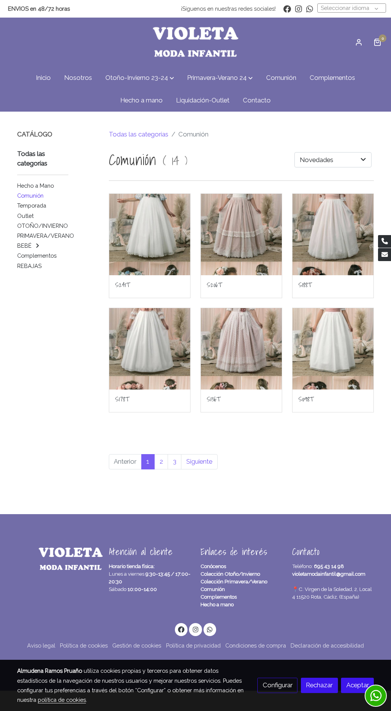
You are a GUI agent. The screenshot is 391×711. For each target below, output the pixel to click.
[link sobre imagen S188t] (333, 234)
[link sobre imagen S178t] (150, 349)
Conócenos (213, 566)
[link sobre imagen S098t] (333, 349)
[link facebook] (287, 8)
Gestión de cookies (136, 645)
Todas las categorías (138, 134)
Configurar (277, 685)
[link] (195, 42)
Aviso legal (41, 645)
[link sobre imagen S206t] (241, 234)
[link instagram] (298, 8)
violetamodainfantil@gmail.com (328, 574)
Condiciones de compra (255, 645)
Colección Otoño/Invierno (230, 574)
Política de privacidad (193, 645)
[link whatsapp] (309, 8)
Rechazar (319, 685)
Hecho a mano (217, 604)
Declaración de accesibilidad (327, 645)
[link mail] (384, 254)
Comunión (212, 589)
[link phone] (384, 241)
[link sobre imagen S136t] (241, 349)
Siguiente (199, 461)
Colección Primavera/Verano (233, 581)
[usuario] (359, 42)
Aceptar (357, 685)
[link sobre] (58, 558)
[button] (140, 78)
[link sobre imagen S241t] (150, 234)
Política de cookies (84, 645)
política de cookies (62, 699)
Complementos (218, 597)
